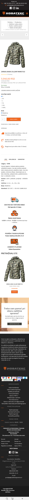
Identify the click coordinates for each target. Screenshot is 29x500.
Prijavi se (14, 1)
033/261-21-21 (5, 360)
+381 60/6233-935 (21, 3)
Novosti (3, 439)
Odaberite (14, 291)
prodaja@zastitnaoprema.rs (15, 5)
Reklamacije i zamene (13, 397)
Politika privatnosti (13, 391)
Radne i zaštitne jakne (15, 26)
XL (3, 103)
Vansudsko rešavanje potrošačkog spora (14, 403)
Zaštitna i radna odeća (15, 24)
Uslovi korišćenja (14, 387)
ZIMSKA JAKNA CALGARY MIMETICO (14, 284)
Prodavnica (18, 22)
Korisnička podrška (13, 416)
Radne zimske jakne (15, 27)
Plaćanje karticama (13, 412)
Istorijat (16, 439)
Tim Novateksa (18, 443)
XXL (3, 105)
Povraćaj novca (13, 399)
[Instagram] (13, 452)
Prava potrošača (14, 393)
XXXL (4, 107)
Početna (10, 22)
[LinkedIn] (17, 452)
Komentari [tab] (21, 159)
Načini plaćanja (13, 410)
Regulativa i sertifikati (6, 445)
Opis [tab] (6, 159)
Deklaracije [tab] (12, 159)
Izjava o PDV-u (13, 395)
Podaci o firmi (4, 443)
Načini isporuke (13, 414)
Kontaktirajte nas (14, 323)
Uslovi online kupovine (13, 389)
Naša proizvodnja (5, 441)
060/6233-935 (13, 471)
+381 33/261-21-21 (9, 3)
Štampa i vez (17, 441)
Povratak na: (10, 124)
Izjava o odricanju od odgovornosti (13, 401)
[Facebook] (10, 452)
